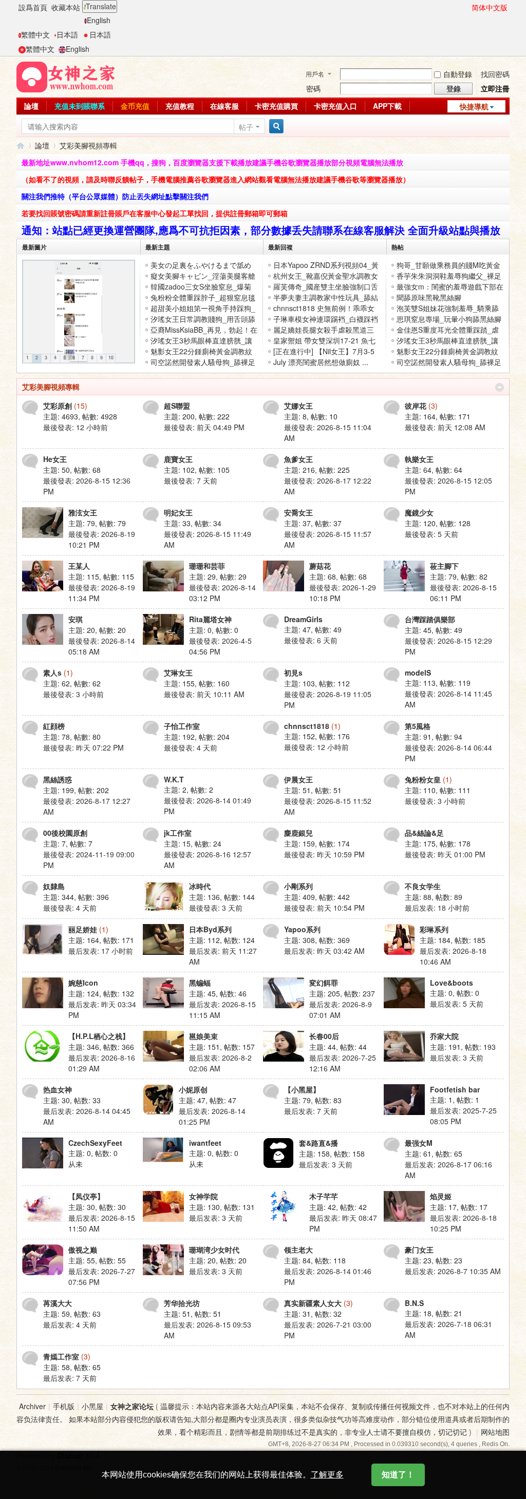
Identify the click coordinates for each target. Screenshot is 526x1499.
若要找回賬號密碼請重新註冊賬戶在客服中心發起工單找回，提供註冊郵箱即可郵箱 (155, 213)
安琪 (75, 619)
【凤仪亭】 (86, 1196)
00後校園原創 (65, 833)
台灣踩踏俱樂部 (430, 619)
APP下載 (387, 106)
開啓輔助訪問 (466, 7)
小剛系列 (298, 886)
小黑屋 (92, 1406)
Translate (101, 6)
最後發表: (75, 427)
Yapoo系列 (302, 929)
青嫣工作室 (61, 1356)
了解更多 (327, 1474)
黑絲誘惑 (57, 779)
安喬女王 (298, 512)
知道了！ (398, 1474)
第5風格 (417, 726)
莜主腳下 (444, 566)
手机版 (63, 1406)
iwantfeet (205, 1143)
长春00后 (324, 1036)
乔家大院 (444, 1036)
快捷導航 (474, 106)
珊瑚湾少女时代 (214, 1249)
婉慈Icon (83, 982)
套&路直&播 (318, 1143)
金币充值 (135, 106)
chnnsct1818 (306, 726)
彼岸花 (415, 405)
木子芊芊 (323, 1196)
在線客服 (224, 106)
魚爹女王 (298, 459)
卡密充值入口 (335, 106)
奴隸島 (54, 886)
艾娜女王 (298, 405)
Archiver (32, 1406)
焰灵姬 (441, 1196)
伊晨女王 (298, 779)
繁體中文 (35, 34)
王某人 (79, 566)
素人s (52, 672)
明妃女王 (178, 512)
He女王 (55, 459)
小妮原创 (193, 1089)
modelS (418, 672)
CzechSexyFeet (95, 1143)
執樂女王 (419, 459)
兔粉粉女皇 (423, 779)
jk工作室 (178, 833)
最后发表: (437, 907)
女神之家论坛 (132, 1406)
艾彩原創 (57, 405)
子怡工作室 (182, 726)
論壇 (31, 106)
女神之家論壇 (20, 145)
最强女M (419, 1143)
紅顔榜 (54, 726)
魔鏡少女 (419, 512)
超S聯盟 (177, 405)
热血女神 (57, 1089)
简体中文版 (490, 7)
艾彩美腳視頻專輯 (51, 386)
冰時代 (200, 886)
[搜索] (275, 126)
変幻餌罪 (323, 982)
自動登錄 (457, 74)
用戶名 (315, 73)
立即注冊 (495, 88)
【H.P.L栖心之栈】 (98, 1036)
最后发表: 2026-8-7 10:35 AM (453, 1271)
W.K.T (174, 779)
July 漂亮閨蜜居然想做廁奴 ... (320, 362)
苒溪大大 (57, 1303)
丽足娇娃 (82, 929)
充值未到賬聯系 (79, 106)
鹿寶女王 (178, 459)
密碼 (313, 88)
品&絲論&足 (424, 833)
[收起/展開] (499, 387)
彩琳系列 (434, 929)
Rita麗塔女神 (210, 619)
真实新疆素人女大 (313, 1303)
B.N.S (414, 1303)
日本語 (67, 34)
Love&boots (451, 982)
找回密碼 (495, 74)
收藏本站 (65, 7)
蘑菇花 (320, 566)
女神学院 (203, 1196)
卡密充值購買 (276, 106)
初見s (293, 672)
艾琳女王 (178, 672)
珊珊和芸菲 (207, 566)
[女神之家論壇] (65, 76)
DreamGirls (303, 619)
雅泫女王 (82, 512)
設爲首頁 (32, 7)
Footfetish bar (455, 1089)
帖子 (246, 127)
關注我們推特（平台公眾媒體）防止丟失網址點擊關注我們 (115, 196)
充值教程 (179, 106)
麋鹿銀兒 (298, 833)
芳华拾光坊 (182, 1303)
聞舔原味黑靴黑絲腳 (429, 297)
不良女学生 (423, 886)
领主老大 (298, 1249)
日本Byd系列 (210, 929)
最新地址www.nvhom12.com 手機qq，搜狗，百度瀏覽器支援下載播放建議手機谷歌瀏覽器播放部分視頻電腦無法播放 (212, 162)
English (98, 20)
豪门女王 (419, 1249)
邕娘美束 (203, 1036)
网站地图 (495, 1432)
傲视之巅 (82, 1249)
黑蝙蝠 (200, 982)
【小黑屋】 (302, 1089)
